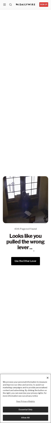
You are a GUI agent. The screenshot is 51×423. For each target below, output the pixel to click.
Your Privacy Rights (25, 401)
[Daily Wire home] (25, 4)
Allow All (25, 417)
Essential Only (25, 409)
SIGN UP (43, 4)
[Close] (47, 378)
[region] (25, 398)
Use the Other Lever (25, 261)
